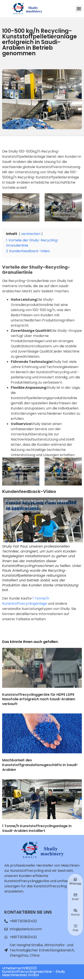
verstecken (30, 233)
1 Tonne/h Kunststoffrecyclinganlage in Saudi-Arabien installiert (37, 828)
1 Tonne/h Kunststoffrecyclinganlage (25, 601)
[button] (78, 8)
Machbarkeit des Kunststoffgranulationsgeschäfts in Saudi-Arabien (40, 765)
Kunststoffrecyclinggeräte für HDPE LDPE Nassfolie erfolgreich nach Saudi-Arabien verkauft (38, 699)
